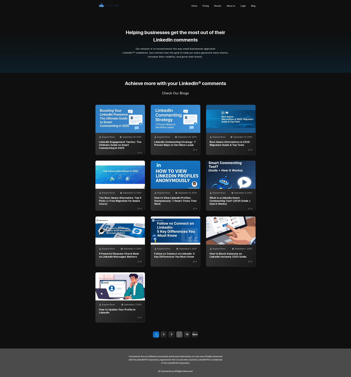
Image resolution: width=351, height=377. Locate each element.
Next (195, 334)
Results (217, 6)
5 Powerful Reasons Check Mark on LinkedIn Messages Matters (119, 255)
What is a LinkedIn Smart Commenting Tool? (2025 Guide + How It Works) (230, 200)
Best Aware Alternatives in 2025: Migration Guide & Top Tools (230, 143)
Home (194, 6)
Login (243, 6)
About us (231, 6)
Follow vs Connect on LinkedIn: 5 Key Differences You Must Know (174, 255)
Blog (253, 6)
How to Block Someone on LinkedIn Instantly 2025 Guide (228, 255)
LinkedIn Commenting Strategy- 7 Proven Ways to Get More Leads (175, 143)
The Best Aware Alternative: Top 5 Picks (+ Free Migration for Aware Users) (120, 200)
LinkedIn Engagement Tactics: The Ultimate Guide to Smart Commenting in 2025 (120, 145)
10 (187, 334)
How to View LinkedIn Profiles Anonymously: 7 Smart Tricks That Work (175, 200)
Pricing (206, 6)
